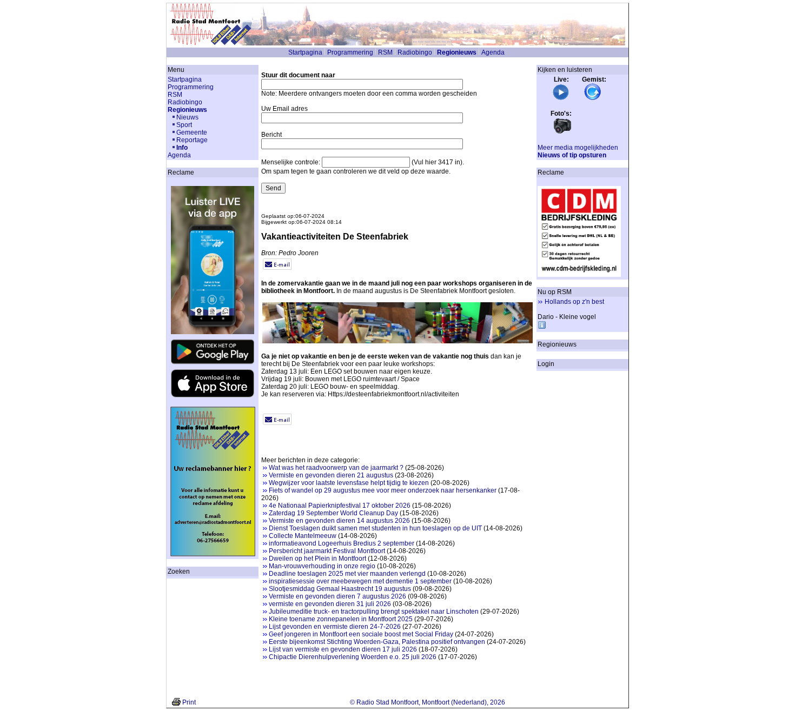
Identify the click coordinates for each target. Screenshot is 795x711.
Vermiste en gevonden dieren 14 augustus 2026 (339, 520)
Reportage (192, 140)
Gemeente (191, 132)
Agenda (493, 52)
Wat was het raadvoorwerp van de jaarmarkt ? (336, 467)
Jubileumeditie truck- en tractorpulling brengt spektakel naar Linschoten (374, 611)
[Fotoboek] (562, 132)
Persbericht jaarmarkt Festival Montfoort (327, 551)
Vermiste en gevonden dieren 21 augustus (331, 475)
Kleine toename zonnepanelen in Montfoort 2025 (341, 619)
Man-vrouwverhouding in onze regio (322, 566)
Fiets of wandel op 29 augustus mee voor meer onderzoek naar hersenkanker (382, 490)
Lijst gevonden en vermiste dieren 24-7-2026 (335, 626)
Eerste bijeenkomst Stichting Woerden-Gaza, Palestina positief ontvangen (377, 642)
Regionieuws (456, 52)
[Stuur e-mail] (277, 267)
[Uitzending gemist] (592, 98)
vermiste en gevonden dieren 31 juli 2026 (330, 604)
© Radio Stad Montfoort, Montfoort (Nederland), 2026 (427, 702)
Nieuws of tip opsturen (572, 155)
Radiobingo (415, 52)
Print (189, 702)
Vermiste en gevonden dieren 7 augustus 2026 (337, 596)
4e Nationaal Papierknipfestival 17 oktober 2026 (339, 505)
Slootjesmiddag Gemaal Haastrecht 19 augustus (340, 589)
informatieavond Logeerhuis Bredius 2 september (341, 543)
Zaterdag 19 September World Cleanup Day (333, 513)
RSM (385, 52)
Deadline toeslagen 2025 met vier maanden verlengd (347, 573)
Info (182, 147)
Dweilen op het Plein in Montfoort (317, 558)
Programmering (350, 52)
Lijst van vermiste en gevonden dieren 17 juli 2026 (343, 649)
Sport (184, 125)
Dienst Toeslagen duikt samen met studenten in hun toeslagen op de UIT (375, 528)
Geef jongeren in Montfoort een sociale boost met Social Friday (361, 634)
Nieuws (187, 117)
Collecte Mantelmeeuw (302, 536)
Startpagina (305, 52)
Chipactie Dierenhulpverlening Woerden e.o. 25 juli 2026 (352, 657)
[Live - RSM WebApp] (560, 98)
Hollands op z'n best (574, 301)
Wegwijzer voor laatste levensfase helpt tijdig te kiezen (349, 483)
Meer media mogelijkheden (578, 147)
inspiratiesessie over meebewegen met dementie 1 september (360, 581)
